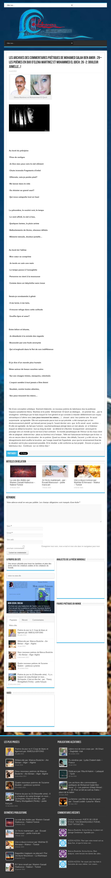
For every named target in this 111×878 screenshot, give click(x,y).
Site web (10, 540)
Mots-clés (13, 625)
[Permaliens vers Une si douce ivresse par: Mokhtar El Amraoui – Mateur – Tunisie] (87, 471)
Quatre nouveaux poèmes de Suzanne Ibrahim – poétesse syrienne (32, 783)
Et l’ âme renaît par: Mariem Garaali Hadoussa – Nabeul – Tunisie (30, 865)
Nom (8, 526)
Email (9, 533)
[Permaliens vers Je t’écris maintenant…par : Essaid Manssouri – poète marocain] (55, 471)
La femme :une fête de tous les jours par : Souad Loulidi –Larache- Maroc (84, 800)
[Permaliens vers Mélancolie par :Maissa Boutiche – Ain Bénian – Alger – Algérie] (12, 644)
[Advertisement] (77, 686)
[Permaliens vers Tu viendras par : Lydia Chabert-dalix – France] (63, 763)
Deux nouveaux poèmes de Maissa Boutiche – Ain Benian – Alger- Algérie (31, 772)
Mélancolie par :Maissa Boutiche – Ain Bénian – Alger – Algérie (32, 761)
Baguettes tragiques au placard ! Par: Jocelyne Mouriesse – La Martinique (31, 854)
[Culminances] (55, 23)
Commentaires (38, 620)
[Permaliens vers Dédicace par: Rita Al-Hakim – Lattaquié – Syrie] (63, 774)
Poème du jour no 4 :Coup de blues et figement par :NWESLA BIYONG (31, 750)
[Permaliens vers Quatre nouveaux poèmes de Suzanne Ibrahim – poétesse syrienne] (12, 666)
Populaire (13, 620)
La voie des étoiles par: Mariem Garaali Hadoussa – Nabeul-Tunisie (22, 482)
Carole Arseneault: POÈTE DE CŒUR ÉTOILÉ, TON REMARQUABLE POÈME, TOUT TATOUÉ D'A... (84, 822)
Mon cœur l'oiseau (15, 603)
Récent (24, 620)
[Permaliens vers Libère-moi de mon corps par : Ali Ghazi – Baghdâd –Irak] (63, 751)
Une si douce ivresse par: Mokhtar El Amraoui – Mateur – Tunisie (87, 482)
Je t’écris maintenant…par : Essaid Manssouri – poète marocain (54, 482)
